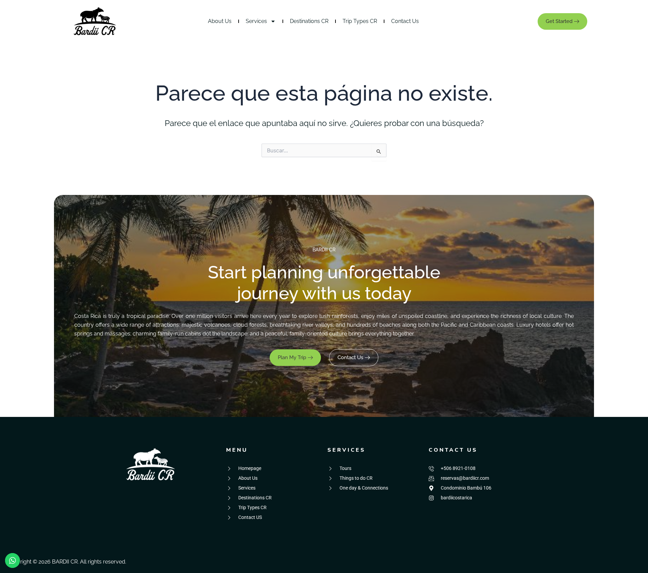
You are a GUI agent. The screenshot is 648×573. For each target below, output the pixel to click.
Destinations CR (309, 21)
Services (256, 21)
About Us (220, 21)
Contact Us (405, 21)
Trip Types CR (360, 21)
